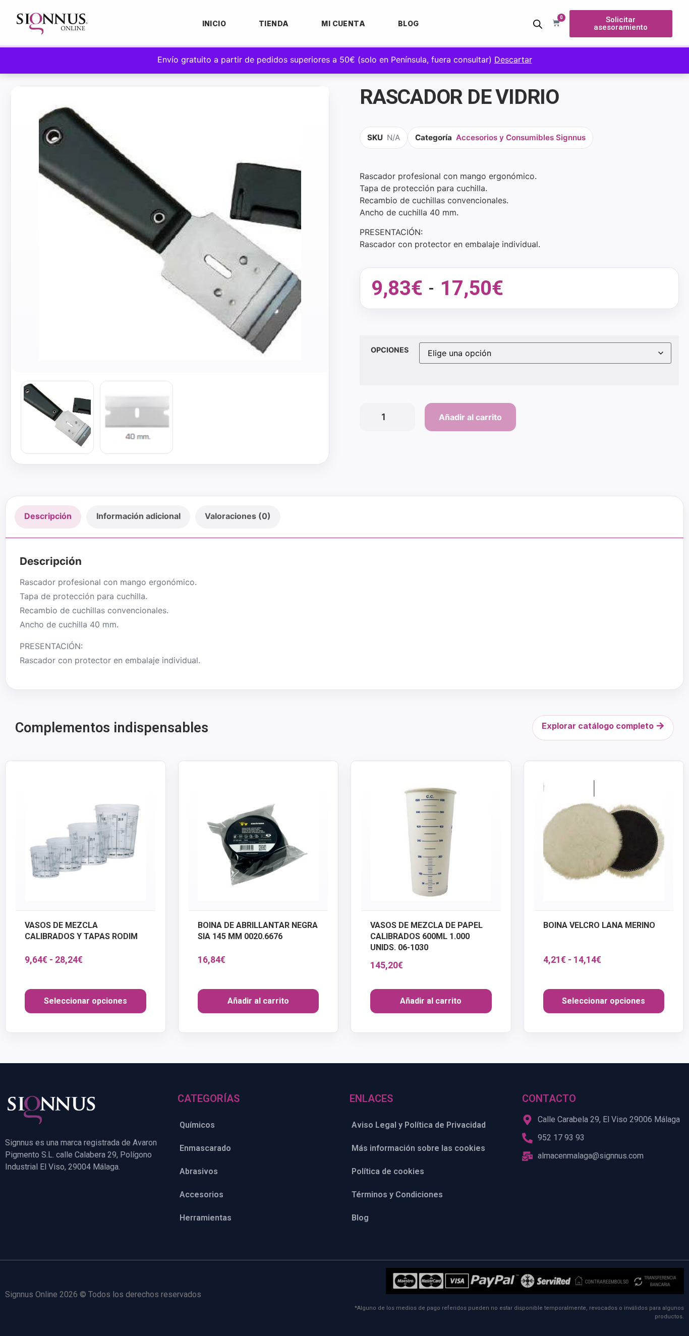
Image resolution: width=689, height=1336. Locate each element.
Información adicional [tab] (138, 516)
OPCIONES (390, 350)
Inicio (214, 23)
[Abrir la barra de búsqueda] (538, 24)
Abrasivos (199, 1171)
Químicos (197, 1125)
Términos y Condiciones (397, 1194)
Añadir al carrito (470, 417)
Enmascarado (205, 1148)
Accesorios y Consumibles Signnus (521, 137)
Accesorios (201, 1194)
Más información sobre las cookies (418, 1148)
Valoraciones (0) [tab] (238, 516)
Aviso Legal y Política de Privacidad (419, 1125)
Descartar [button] (513, 59)
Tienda (274, 23)
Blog (408, 23)
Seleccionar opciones (85, 1001)
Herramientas (206, 1218)
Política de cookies (388, 1171)
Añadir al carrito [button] (258, 1001)
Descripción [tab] (48, 516)
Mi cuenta (343, 23)
